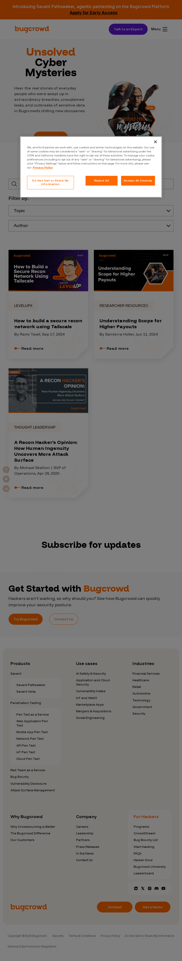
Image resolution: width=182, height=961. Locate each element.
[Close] (155, 142)
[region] (91, 167)
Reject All (101, 180)
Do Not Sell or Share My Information (50, 182)
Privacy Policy (43, 167)
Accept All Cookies (138, 180)
